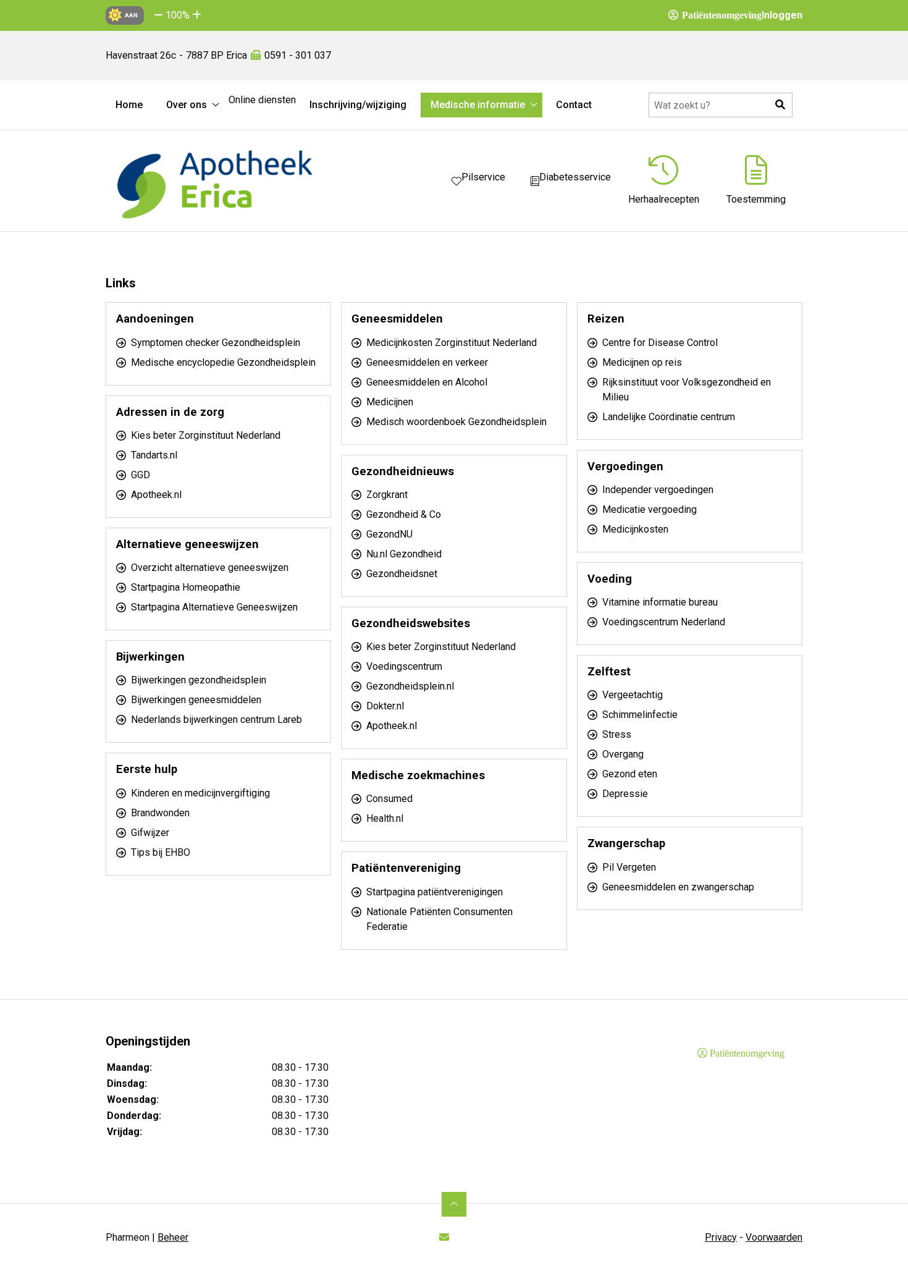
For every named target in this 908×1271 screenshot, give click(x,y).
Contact (574, 105)
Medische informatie (478, 105)
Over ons (186, 105)
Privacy (721, 1237)
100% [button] (178, 15)
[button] (158, 15)
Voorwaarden (774, 1237)
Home (129, 105)
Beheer (173, 1237)
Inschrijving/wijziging (357, 105)
